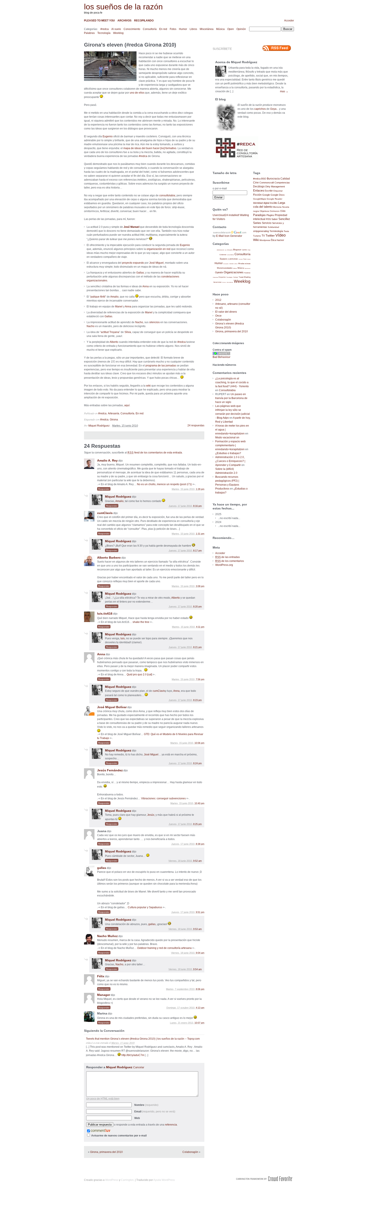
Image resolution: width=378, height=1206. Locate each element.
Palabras (89, 33)
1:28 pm (200, 489)
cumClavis (105, 513)
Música (220, 29)
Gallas (140, 272)
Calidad (285, 178)
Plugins (270, 215)
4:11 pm (200, 627)
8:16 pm (197, 506)
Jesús (150, 814)
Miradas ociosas (244, 264)
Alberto (114, 341)
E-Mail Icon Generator (229, 235)
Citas (249, 250)
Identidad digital (261, 203)
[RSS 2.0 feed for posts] (276, 48)
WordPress (111, 1180)
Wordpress (264, 240)
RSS (268, 219)
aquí (127, 405)
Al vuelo (116, 29)
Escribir (269, 190)
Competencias (282, 182)
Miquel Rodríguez (99, 425)
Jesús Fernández (110, 770)
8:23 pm (197, 700)
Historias (248, 259)
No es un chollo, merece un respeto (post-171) (164, 484)
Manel (118, 306)
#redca (104, 29)
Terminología (276, 231)
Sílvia (127, 332)
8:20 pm (197, 606)
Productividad (215, 277)
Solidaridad (273, 227)
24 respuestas (195, 425)
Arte (225, 250)
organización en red (158, 249)
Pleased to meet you (99, 20)
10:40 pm (199, 803)
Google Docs (278, 194)
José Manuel (131, 226)
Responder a (115, 1067)
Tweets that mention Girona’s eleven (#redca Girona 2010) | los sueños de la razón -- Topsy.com (143, 1038)
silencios (154, 322)
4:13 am (200, 1007)
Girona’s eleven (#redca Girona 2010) (130, 45)
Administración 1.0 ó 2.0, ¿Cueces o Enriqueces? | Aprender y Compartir (230, 461)
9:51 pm (200, 912)
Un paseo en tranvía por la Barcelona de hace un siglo (231, 398)
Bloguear (237, 250)
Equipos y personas (229, 259)
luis (123, 638)
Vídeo (280, 235)
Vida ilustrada (230, 282)
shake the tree (141, 622)
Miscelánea (207, 29)
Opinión (241, 29)
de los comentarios (229, 561)
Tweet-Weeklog (244, 277)
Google (266, 194)
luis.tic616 (104, 613)
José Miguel (156, 262)
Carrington (127, 1180)
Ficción (257, 194)
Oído (282, 211)
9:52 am (197, 860)
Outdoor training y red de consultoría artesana (164, 948)
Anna (145, 286)
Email (154, 1111)
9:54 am (197, 969)
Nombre (146, 1105)
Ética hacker (277, 240)
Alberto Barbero (109, 557)
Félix (100, 976)
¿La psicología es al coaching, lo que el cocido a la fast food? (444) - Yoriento (232, 382)
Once (218, 315)
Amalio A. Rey (107, 460)
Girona (114, 419)
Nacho (139, 322)
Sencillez (284, 219)
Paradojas (259, 215)
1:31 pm (200, 533)
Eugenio (108, 136)
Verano (224, 282)
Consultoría (150, 29)
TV (263, 235)
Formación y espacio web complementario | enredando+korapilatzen (230, 445)
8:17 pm (197, 550)
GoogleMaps (259, 199)
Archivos (124, 20)
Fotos (173, 29)
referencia (171, 1124)
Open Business (247, 268)
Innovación (226, 263)
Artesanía (113, 413)
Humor (183, 29)
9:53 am (197, 929)
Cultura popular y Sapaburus (145, 907)
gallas (101, 868)
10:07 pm (199, 1022)
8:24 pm (197, 763)
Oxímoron (275, 211)
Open (230, 29)
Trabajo (235, 277)
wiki (148, 385)
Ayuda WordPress (164, 1180)
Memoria (277, 207)
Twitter (270, 235)
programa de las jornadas (160, 365)
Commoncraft (266, 182)
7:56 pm (200, 679)
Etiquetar (278, 191)
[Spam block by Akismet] (221, 354)
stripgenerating (261, 231)
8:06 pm (200, 989)
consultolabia (167, 195)
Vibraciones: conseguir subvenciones (163, 798)
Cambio (244, 250)
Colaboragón (190, 1152)
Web (137, 1118)
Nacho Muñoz (107, 936)
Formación (240, 259)
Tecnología (103, 33)
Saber (274, 219)
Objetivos (264, 211)
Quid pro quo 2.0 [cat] (139, 674)
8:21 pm (197, 647)
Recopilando (144, 20)
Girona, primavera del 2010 (106, 1152)
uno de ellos (137, 92)
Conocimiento (132, 29)
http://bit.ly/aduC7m (132, 1055)
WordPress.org (224, 564)
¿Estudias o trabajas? (228, 453)
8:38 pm (200, 844)
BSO (263, 178)
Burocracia (273, 178)
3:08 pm (200, 586)
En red (163, 29)
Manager (103, 995)
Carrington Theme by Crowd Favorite (264, 1178)
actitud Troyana (110, 332)
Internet (231, 263)
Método (235, 268)
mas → (284, 91)
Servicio (266, 223)
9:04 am (200, 953)
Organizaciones (233, 272)
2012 (218, 300)
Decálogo (259, 186)
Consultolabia (227, 390)
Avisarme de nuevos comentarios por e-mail (119, 1135)
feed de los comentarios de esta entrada (155, 452)
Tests (286, 231)
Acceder (289, 20)
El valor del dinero (226, 311)
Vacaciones (217, 282)
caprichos (260, 108)
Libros (193, 29)
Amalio (114, 296)
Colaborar (222, 254)
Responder (103, 489)
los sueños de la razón (123, 6)
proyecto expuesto (133, 262)
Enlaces (258, 190)
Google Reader (274, 199)
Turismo (257, 236)
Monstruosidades (225, 268)
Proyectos (222, 277)
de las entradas (227, 557)
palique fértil (98, 296)
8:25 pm (197, 824)
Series (257, 223)
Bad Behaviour (221, 357)
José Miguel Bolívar (112, 707)
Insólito (273, 203)
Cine (256, 182)
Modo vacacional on (227, 437)
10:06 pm (199, 743)
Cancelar (138, 1067)
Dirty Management (275, 186)
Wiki (256, 240)
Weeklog (118, 33)
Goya (273, 108)
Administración (220, 250)
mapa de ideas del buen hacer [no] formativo (149, 148)
